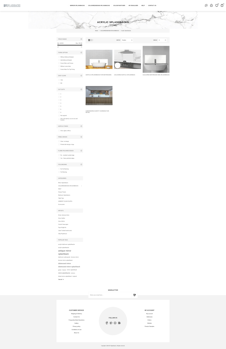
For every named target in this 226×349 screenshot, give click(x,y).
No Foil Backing (64, 169)
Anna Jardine (61, 218)
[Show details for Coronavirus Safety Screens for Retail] (99, 95)
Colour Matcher (119, 5)
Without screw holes (65, 66)
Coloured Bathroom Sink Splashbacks (156, 75)
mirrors (73, 273)
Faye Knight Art (62, 227)
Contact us (152, 5)
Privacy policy (76, 326)
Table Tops (61, 198)
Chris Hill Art (61, 221)
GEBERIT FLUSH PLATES (65, 201)
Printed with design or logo (67, 144)
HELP (143, 5)
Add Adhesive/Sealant (66, 60)
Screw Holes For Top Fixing (67, 69)
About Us (76, 332)
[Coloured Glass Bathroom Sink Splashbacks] (156, 59)
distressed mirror (64, 263)
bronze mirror (75, 257)
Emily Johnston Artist (63, 215)
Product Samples (149, 326)
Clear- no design (64, 141)
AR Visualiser (133, 5)
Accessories (61, 204)
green (60, 270)
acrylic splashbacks (63, 247)
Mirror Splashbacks (77, 5)
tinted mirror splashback (65, 276)
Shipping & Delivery (76, 313)
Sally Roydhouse (62, 233)
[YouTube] (115, 323)
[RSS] (119, 323)
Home (96, 30)
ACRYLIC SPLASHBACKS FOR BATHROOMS (98, 75)
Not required (63, 115)
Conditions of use (76, 329)
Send (134, 295)
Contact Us (76, 317)
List (92, 40)
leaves (64, 270)
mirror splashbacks (64, 273)
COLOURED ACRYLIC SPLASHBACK (124, 75)
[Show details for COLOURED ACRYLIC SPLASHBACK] (127, 59)
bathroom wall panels (64, 257)
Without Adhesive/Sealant (67, 57)
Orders (149, 320)
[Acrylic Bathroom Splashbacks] (99, 59)
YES (61, 80)
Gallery (76, 323)
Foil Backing (63, 172)
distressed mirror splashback (69, 267)
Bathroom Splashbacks (64, 195)
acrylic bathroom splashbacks (66, 244)
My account (149, 313)
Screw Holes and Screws (66, 63)
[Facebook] (106, 323)
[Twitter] (110, 323)
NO (61, 83)
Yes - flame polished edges (67, 158)
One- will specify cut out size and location (69, 119)
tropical (75, 276)
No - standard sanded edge (67, 155)
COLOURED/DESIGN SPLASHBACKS (99, 5)
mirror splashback (72, 269)
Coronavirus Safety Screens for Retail (97, 111)
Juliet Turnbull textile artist (65, 230)
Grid (89, 40)
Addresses (149, 317)
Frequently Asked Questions (76, 320)
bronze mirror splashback (65, 260)
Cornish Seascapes (63, 224)
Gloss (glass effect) (65, 130)
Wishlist (149, 323)
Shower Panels (62, 192)
